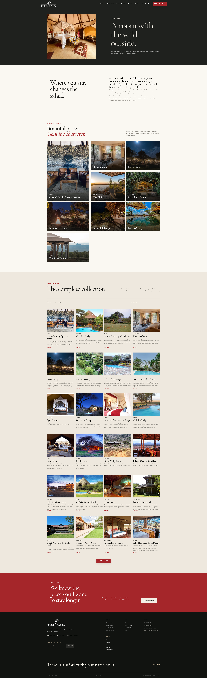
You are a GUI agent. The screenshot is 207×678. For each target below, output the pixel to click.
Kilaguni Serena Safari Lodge (145, 461)
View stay (49, 347)
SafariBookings (74, 635)
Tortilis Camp (82, 461)
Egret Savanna (53, 420)
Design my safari (159, 3)
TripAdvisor (62, 635)
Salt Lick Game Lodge (56, 502)
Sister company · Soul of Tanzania (54, 639)
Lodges (130, 3)
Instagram (52, 635)
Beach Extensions (121, 3)
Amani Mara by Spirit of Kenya (57, 337)
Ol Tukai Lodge (140, 420)
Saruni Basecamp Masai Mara (117, 336)
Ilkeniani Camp (140, 336)
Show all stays (103, 560)
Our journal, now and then (54, 642)
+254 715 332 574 (148, 623)
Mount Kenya (110, 3)
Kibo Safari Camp (83, 420)
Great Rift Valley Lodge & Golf (58, 544)
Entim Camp (52, 379)
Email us (108, 647)
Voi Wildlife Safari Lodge (87, 502)
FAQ (107, 640)
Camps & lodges (110, 630)
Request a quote (110, 644)
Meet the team (128, 625)
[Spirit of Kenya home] (48, 4)
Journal (143, 3)
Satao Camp (109, 502)
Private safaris (109, 623)
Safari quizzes (109, 649)
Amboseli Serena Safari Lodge (117, 420)
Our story (127, 623)
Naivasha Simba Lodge (143, 502)
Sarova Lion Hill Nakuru (144, 379)
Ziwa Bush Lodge (83, 379)
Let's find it (156, 664)
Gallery (126, 630)
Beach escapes (110, 627)
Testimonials (128, 627)
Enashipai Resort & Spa (86, 542)
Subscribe (70, 645)
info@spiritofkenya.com (150, 628)
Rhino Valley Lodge (112, 461)
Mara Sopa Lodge (83, 336)
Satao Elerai (52, 461)
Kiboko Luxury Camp (113, 542)
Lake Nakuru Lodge (112, 379)
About (136, 3)
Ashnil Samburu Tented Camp (146, 542)
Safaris (102, 3)
